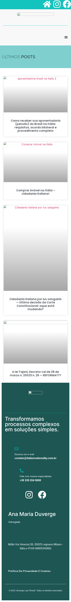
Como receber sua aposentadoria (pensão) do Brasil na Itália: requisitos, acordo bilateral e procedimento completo (35, 126)
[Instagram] (57, 4)
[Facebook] (67, 4)
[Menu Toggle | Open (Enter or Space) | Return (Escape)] (66, 37)
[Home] (47, 4)
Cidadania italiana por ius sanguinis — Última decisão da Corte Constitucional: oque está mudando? (35, 304)
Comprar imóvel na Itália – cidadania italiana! (35, 192)
